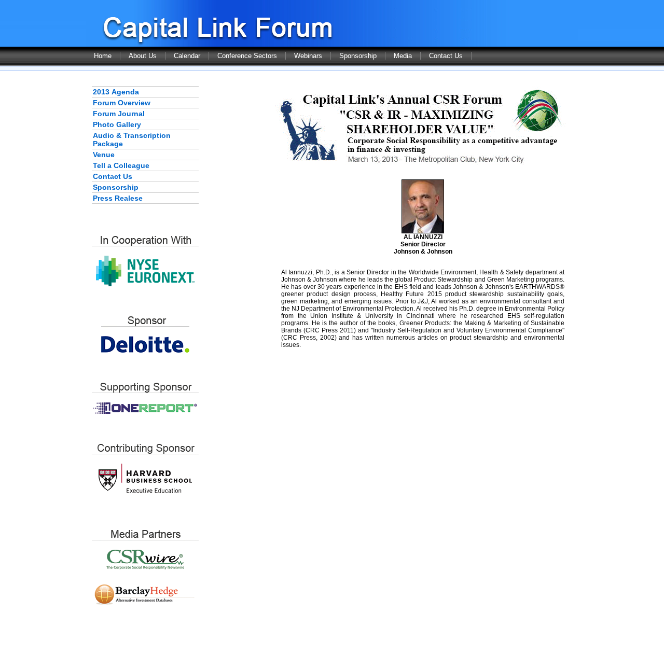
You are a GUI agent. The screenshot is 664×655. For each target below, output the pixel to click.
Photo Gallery (117, 124)
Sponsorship (358, 56)
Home (103, 56)
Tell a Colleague (121, 165)
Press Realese (118, 198)
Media (403, 56)
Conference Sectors (247, 56)
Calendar (187, 56)
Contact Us (446, 56)
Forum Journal (119, 113)
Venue (104, 154)
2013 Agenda (116, 92)
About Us (143, 56)
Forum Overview (121, 103)
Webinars (308, 56)
